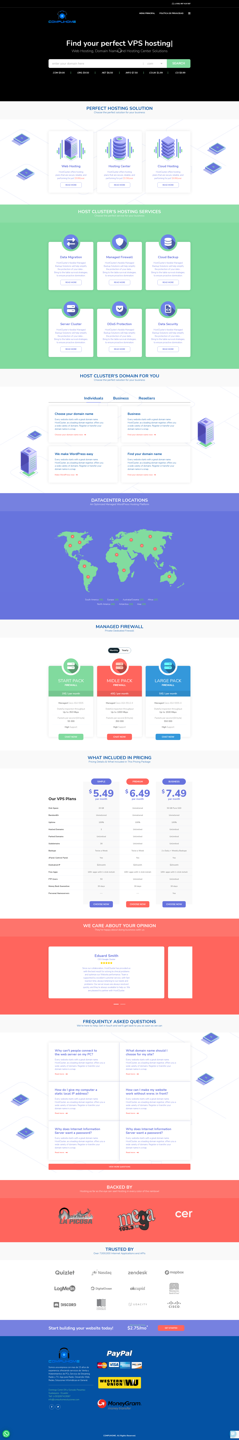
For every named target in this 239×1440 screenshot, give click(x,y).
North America (103, 604)
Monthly (114, 650)
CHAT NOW (71, 736)
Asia (139, 604)
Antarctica (123, 604)
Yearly (125, 650)
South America (91, 599)
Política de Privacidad (171, 13)
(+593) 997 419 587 (182, 4)
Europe (110, 599)
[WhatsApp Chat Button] (6, 1434)
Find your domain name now (140, 434)
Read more (71, 185)
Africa (150, 599)
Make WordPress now (65, 475)
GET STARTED (171, 1328)
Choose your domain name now (69, 434)
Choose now (101, 904)
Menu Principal (147, 13)
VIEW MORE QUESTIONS (119, 1167)
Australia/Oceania (131, 599)
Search (178, 63)
